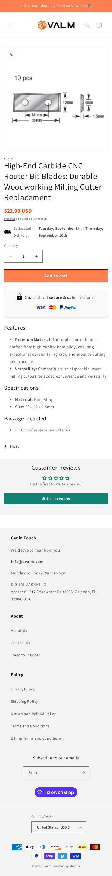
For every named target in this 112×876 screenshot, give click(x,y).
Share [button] (15, 446)
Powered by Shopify (66, 866)
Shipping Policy (24, 701)
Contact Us (20, 642)
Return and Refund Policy (33, 713)
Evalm (47, 866)
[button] (11, 25)
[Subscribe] (83, 772)
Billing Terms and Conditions (36, 738)
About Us (19, 630)
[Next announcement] (102, 6)
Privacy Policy (23, 689)
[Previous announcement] (10, 6)
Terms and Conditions (30, 726)
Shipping (9, 218)
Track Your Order (25, 655)
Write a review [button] (56, 498)
